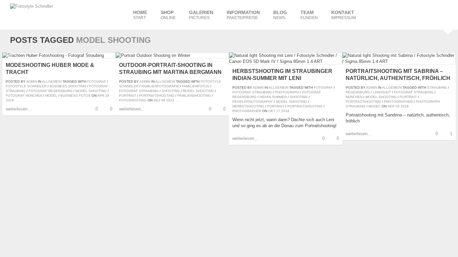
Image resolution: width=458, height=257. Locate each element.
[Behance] (414, 14)
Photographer (246, 111)
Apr (100, 95)
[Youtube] (401, 14)
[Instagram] (387, 14)
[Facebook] (374, 14)
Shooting (171, 91)
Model (51, 95)
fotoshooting (133, 100)
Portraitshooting (156, 95)
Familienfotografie (160, 86)
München (354, 97)
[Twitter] (428, 14)
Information (243, 15)
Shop (168, 15)
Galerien (201, 15)
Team (309, 15)
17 (278, 111)
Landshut (382, 92)
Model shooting (91, 91)
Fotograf (96, 81)
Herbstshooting (248, 106)
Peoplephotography (252, 101)
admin (31, 81)
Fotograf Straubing (139, 91)
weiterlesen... (19, 108)
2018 (285, 111)
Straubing (437, 87)
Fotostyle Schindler (26, 86)
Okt (271, 111)
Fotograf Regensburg (50, 91)
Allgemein (52, 81)
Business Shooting (68, 86)
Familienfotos (195, 86)
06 (163, 100)
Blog (280, 15)
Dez (157, 100)
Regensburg (358, 92)
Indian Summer (273, 97)
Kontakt (343, 15)
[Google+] (441, 14)
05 (398, 106)
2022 (170, 100)
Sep (391, 106)
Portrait (127, 95)
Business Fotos (75, 95)
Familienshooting (194, 95)
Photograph (287, 92)
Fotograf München (24, 95)
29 (107, 95)
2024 (10, 100)
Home (140, 15)
